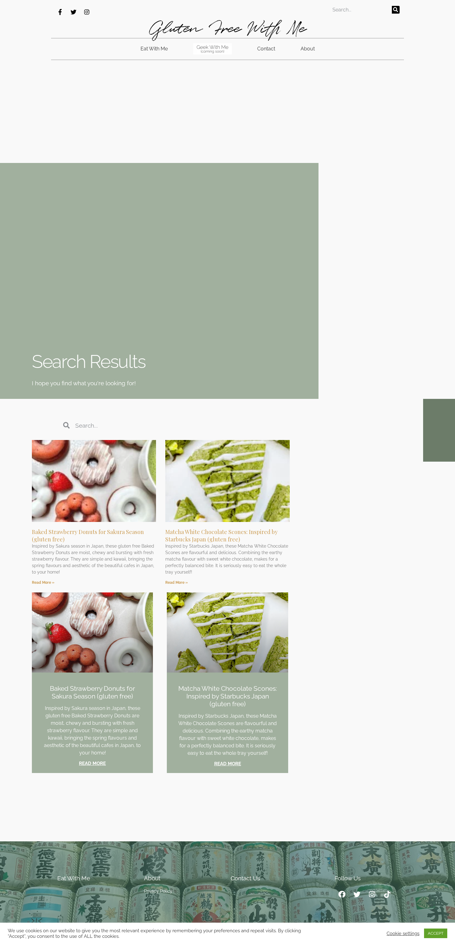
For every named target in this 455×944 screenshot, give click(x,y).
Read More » (43, 582)
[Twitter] (73, 12)
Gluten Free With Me (227, 28)
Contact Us (245, 878)
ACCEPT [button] (436, 933)
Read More (92, 763)
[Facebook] (342, 894)
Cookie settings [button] (403, 933)
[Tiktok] (387, 894)
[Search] (396, 10)
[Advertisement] (227, 116)
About (308, 49)
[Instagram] (87, 12)
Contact (266, 49)
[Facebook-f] (60, 12)
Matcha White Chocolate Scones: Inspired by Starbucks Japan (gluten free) (221, 535)
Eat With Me (154, 49)
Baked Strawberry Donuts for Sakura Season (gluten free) (92, 692)
